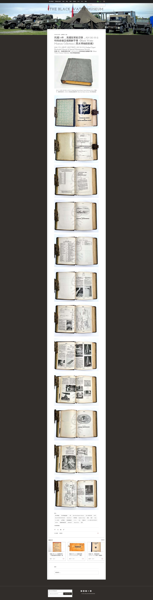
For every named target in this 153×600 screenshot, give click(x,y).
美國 (88, 517)
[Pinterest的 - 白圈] (86, 591)
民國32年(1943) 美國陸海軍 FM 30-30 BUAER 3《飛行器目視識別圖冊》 (76, 555)
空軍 (82, 522)
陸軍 (91, 517)
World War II (69, 517)
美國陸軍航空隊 (63, 522)
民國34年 (84, 520)
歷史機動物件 (69, 520)
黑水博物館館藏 (64, 515)
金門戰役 (63, 520)
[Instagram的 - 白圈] (91, 591)
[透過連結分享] (63, 529)
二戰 (70, 515)
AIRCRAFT (70, 522)
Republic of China (82, 517)
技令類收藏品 (57, 525)
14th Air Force (76, 522)
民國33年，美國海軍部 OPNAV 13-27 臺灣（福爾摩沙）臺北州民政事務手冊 (95, 555)
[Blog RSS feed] (104, 1)
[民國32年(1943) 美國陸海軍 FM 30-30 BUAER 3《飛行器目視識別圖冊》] (76, 547)
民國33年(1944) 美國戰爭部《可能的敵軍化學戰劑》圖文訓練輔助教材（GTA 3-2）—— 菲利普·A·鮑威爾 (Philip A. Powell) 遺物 (57, 555)
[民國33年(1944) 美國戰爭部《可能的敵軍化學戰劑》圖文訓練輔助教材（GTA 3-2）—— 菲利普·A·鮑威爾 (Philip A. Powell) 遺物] (57, 547)
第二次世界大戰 (89, 515)
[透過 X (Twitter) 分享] (57, 529)
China (95, 517)
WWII (95, 515)
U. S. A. (75, 520)
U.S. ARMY (57, 520)
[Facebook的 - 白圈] (81, 591)
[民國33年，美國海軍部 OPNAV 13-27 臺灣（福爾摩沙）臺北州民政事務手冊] (95, 547)
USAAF (56, 522)
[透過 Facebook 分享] (54, 529)
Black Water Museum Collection (78, 515)
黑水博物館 (57, 515)
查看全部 (103, 539)
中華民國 (75, 517)
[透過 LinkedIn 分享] (60, 529)
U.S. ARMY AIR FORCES (92, 520)
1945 (79, 520)
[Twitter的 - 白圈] (84, 591)
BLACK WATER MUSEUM (60, 517)
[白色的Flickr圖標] (88, 591)
